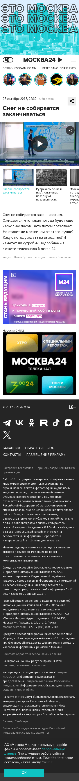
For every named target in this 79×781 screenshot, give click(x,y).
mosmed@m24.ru (14, 627)
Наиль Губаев (23, 257)
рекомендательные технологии (24, 665)
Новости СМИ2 (13, 330)
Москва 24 (39, 59)
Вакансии (11, 448)
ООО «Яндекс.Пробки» (18, 690)
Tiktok (56, 422)
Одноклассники (31, 422)
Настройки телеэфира (18, 468)
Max (68, 422)
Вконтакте (19, 422)
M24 (27, 407)
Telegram (7, 422)
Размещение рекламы (46, 454)
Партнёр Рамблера (15, 721)
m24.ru (14, 479)
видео (7, 257)
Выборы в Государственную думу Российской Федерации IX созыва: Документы (34, 730)
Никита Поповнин (59, 257)
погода (40, 257)
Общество (46, 99)
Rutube (44, 422)
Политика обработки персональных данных (32, 654)
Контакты (12, 454)
